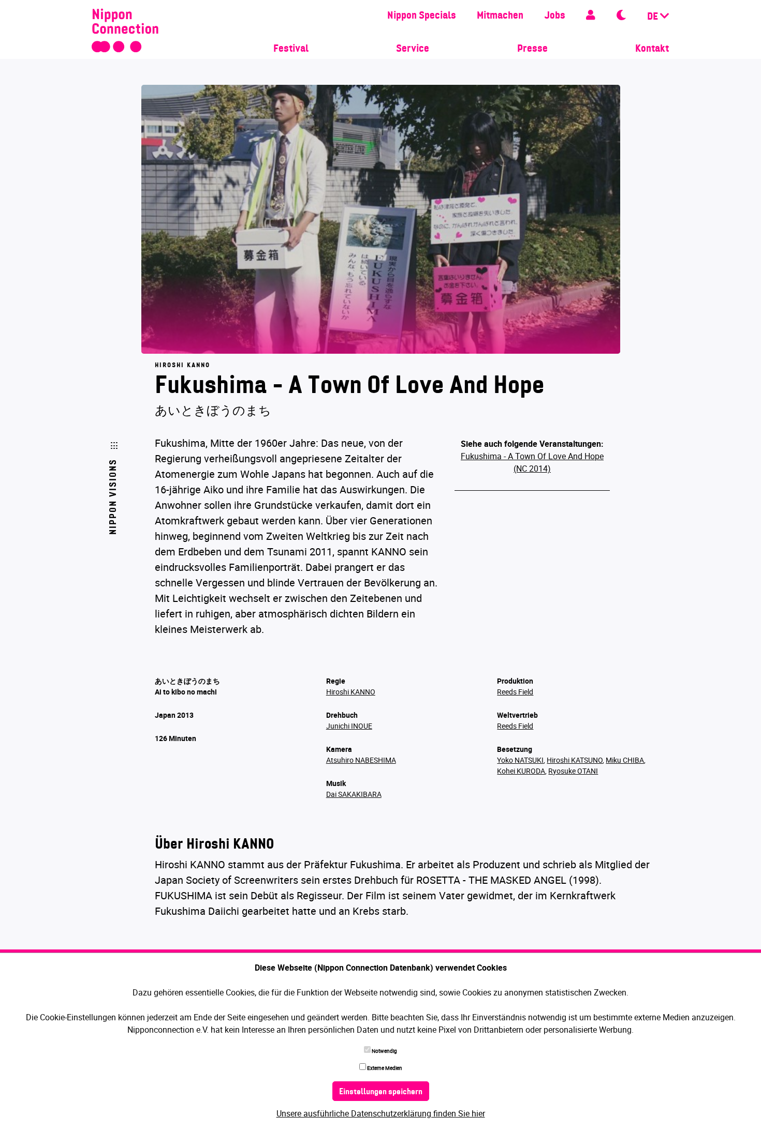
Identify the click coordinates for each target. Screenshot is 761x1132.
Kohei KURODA (521, 771)
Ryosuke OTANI (573, 771)
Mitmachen (500, 16)
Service (412, 49)
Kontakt (652, 49)
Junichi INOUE (349, 726)
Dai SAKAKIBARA (354, 794)
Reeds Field (515, 692)
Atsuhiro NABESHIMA (361, 760)
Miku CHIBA (625, 760)
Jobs (554, 16)
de (653, 17)
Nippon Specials (421, 16)
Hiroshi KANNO (350, 692)
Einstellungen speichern (380, 1092)
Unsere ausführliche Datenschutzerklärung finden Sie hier (380, 1113)
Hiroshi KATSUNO (575, 760)
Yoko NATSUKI (520, 760)
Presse (532, 49)
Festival (291, 49)
